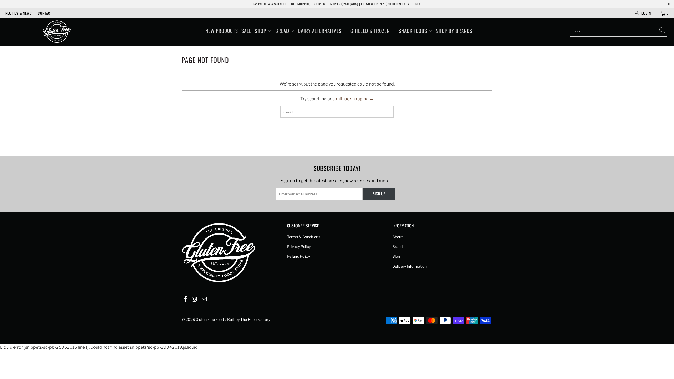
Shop (261, 30)
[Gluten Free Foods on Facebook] (186, 299)
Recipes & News (18, 13)
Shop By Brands (454, 30)
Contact (45, 13)
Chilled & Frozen (370, 30)
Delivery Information (409, 266)
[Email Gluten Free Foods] (204, 299)
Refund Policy (298, 256)
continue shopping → (353, 98)
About (397, 237)
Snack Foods (413, 30)
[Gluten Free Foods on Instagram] (195, 299)
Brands (398, 246)
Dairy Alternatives (320, 30)
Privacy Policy (299, 246)
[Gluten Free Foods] (56, 32)
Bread (282, 30)
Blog (396, 256)
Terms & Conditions (303, 237)
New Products (221, 30)
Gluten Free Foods (211, 319)
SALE (246, 30)
